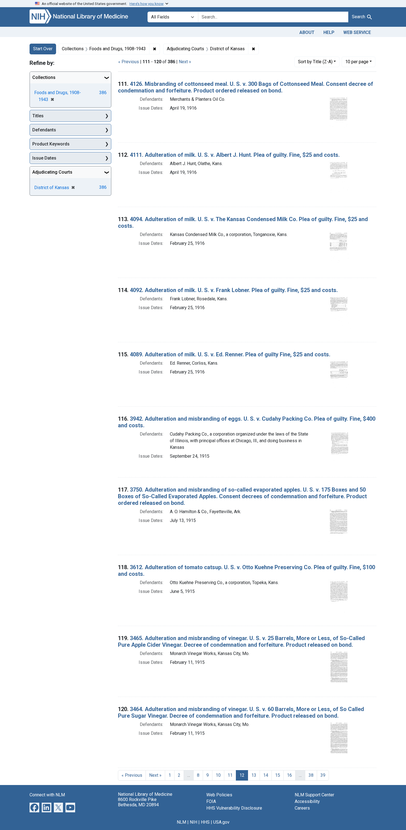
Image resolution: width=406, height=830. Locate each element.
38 (311, 775)
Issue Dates (44, 158)
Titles (38, 115)
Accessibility (307, 801)
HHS (205, 822)
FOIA (211, 801)
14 (265, 775)
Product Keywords (51, 144)
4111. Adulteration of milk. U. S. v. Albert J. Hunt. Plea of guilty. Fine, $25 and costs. (235, 155)
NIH (193, 822)
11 (230, 775)
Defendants (44, 129)
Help (328, 32)
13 (253, 775)
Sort (315, 61)
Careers (302, 808)
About (307, 32)
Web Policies (219, 794)
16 (289, 775)
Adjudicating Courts (52, 172)
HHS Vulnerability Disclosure (234, 808)
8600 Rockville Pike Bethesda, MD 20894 (138, 802)
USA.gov (221, 822)
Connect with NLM (47, 794)
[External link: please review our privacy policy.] (34, 807)
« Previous (128, 61)
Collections (44, 77)
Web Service (357, 32)
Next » (185, 61)
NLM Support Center (314, 794)
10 (356, 61)
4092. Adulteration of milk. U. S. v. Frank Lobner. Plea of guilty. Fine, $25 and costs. (234, 290)
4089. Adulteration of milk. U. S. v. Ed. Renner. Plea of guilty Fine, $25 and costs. (230, 354)
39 (322, 775)
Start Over (42, 48)
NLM (181, 822)
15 (277, 775)
